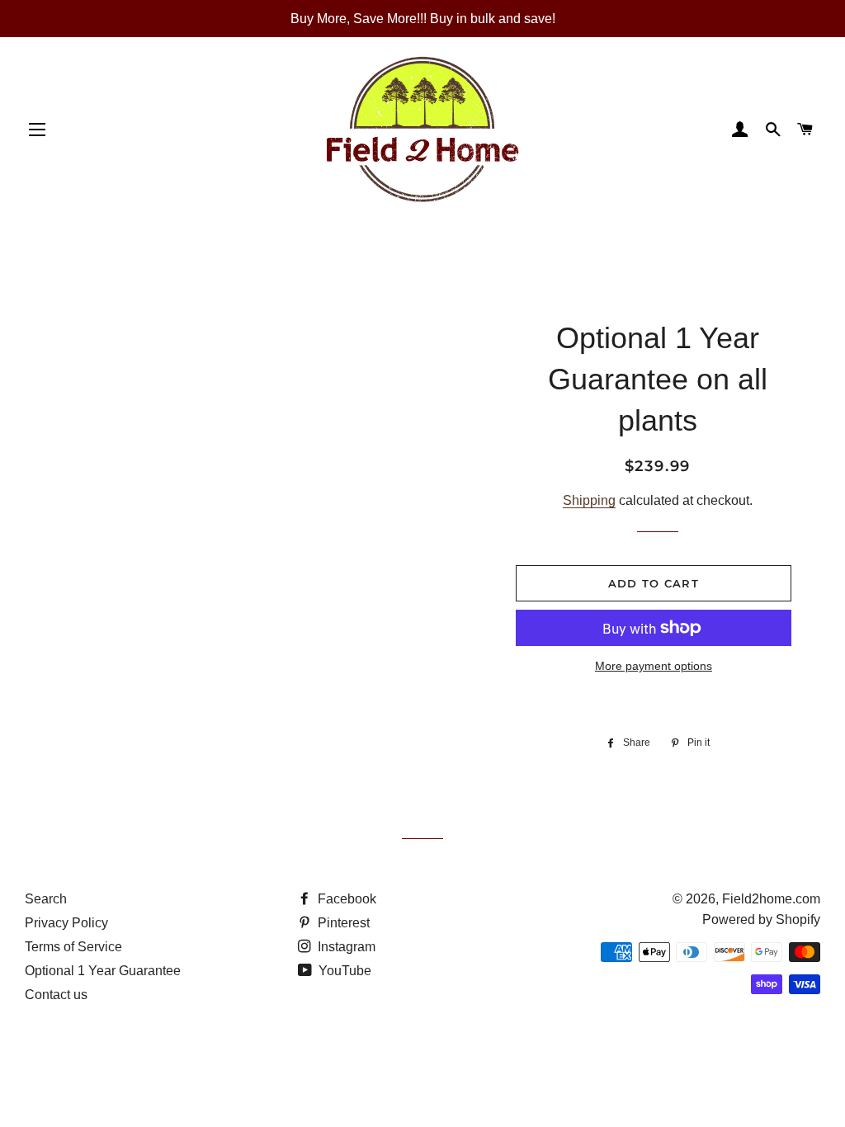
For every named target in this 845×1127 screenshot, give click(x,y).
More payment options (653, 665)
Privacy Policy (66, 923)
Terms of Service (73, 947)
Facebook (345, 899)
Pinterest (342, 923)
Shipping (589, 500)
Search (46, 899)
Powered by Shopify (761, 919)
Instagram (344, 947)
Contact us (56, 995)
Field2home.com (771, 899)
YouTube (343, 971)
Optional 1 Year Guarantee (103, 971)
